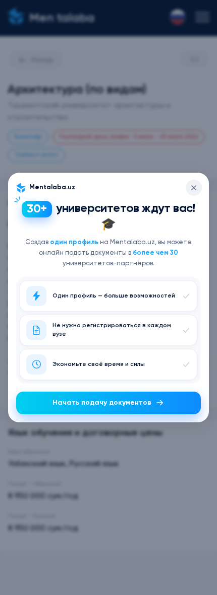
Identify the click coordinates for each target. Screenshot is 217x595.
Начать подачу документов (101, 402)
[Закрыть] (194, 188)
